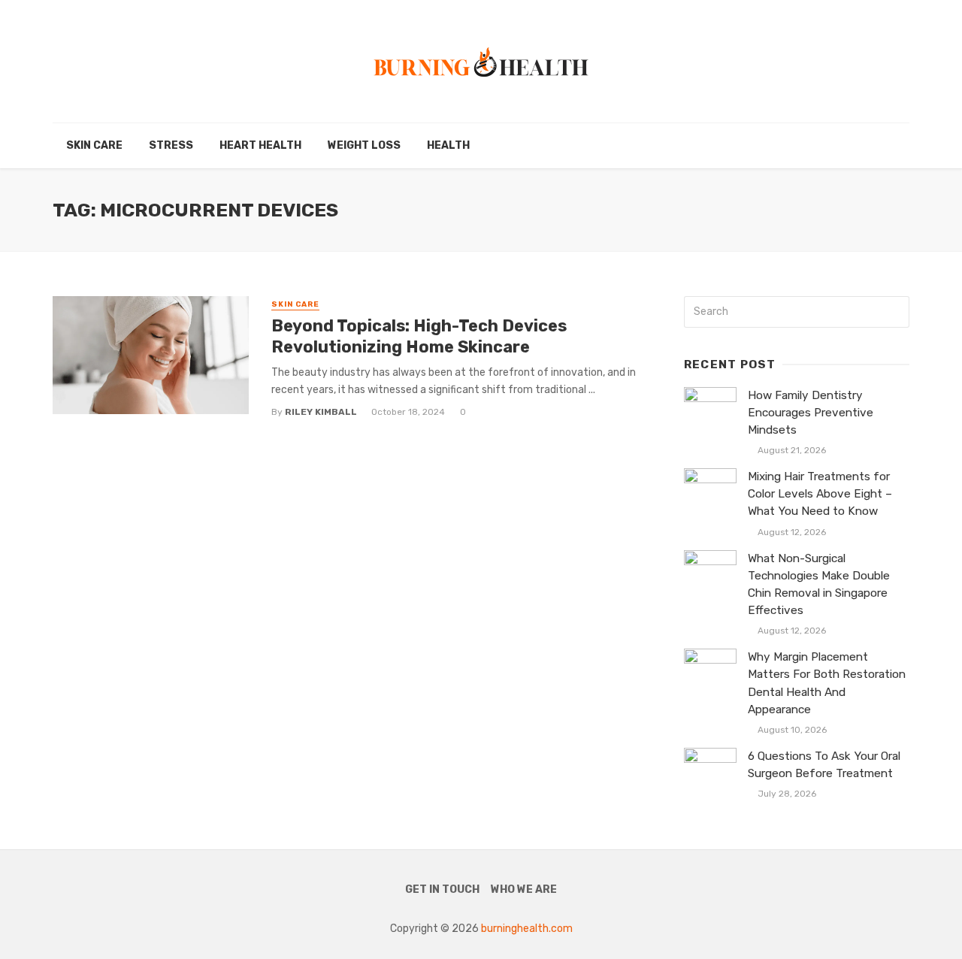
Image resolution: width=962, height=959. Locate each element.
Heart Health (260, 145)
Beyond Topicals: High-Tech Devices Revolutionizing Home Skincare (419, 336)
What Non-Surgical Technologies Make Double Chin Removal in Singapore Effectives (819, 584)
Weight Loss (364, 145)
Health (448, 145)
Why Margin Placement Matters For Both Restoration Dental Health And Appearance (827, 682)
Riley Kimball (321, 412)
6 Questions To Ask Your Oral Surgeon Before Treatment (824, 764)
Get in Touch (442, 889)
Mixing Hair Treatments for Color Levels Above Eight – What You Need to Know (820, 494)
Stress (171, 145)
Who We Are (524, 889)
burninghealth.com (527, 928)
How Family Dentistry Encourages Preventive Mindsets (810, 413)
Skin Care (94, 145)
